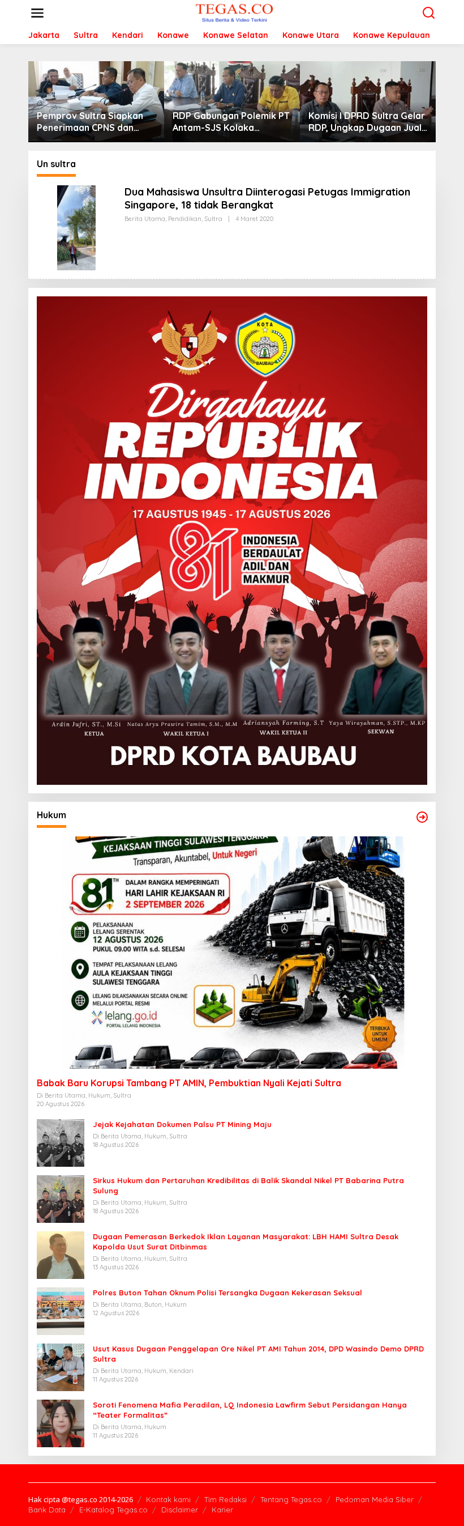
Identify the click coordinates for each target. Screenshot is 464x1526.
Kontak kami (168, 1499)
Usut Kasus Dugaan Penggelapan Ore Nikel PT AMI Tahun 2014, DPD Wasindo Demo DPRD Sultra (258, 1353)
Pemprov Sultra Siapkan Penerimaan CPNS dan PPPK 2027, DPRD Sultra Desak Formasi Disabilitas (94, 122)
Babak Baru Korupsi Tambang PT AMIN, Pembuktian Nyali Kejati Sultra (189, 1083)
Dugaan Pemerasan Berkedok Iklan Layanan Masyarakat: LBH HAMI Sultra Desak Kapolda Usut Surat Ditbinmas (245, 1241)
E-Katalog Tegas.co (113, 1509)
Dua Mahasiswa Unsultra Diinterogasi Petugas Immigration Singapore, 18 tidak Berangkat (267, 198)
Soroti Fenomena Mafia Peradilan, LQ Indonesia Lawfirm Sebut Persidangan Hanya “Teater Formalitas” (250, 1409)
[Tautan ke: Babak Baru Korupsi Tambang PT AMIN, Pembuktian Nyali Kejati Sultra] (232, 952)
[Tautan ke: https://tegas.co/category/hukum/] (422, 817)
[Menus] (37, 13)
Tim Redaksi (225, 1499)
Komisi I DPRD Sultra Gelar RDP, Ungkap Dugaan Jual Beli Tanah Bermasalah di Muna (366, 122)
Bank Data (47, 1509)
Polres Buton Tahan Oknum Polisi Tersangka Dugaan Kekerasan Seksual (227, 1292)
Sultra (213, 219)
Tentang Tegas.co (291, 1499)
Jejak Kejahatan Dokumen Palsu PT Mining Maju (182, 1124)
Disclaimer (179, 1509)
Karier (222, 1509)
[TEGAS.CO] (234, 12)
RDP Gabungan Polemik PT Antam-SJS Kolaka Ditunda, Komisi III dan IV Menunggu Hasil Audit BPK (231, 122)
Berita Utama (144, 219)
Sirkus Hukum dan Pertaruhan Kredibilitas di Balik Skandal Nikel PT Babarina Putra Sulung (248, 1185)
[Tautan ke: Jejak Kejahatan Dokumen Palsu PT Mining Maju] (60, 1142)
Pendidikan (184, 219)
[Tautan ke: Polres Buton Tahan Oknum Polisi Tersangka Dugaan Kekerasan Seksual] (60, 1310)
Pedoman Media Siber (375, 1499)
